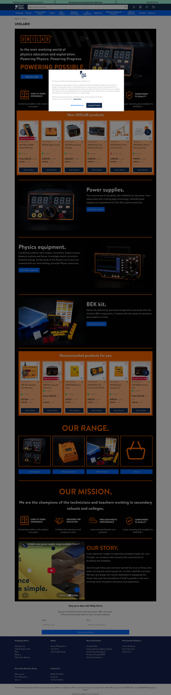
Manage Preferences (77, 105)
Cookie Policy (77, 99)
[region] (86, 90)
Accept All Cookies (94, 105)
